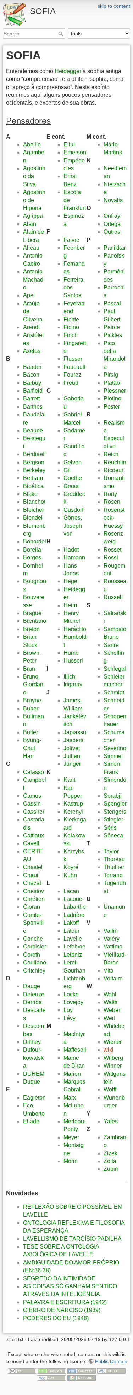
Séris (110, 828)
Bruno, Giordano (33, 685)
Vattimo (113, 946)
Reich (111, 454)
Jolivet (71, 748)
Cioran (31, 907)
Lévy (69, 1018)
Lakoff (71, 923)
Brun (29, 669)
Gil (67, 470)
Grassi (71, 486)
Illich (69, 677)
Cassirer (33, 812)
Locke (71, 994)
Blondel (33, 518)
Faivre (71, 240)
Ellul (69, 145)
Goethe (72, 478)
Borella (32, 550)
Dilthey (32, 1042)
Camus (32, 796)
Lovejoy (73, 1002)
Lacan (71, 891)
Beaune (33, 430)
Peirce (112, 327)
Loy (68, 1010)
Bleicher (33, 510)
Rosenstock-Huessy (114, 518)
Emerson (74, 152)
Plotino (112, 398)
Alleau (31, 248)
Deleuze (33, 994)
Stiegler (113, 819)
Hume (71, 653)
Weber (112, 1010)
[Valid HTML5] (111, 1370)
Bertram (33, 478)
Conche (33, 939)
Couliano (34, 962)
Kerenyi (73, 812)
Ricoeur (113, 470)
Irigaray (72, 684)
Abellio (32, 145)
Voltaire (113, 978)
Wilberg (113, 1058)
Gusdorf (73, 510)
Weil (109, 1018)
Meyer (71, 1137)
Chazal (32, 883)
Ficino (71, 327)
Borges (32, 557)
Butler (30, 732)
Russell (113, 597)
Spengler (115, 804)
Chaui (30, 875)
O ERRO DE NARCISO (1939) (61, 1310)
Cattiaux (33, 835)
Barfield (33, 391)
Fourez (72, 375)
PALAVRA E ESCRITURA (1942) (65, 1302)
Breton (31, 629)
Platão (112, 383)
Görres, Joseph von (72, 526)
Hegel (71, 581)
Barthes (33, 407)
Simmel (113, 756)
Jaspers (73, 740)
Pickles (113, 335)
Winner (113, 1066)
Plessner (115, 391)
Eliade (31, 1121)
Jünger (72, 764)
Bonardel (34, 541)
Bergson (33, 462)
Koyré (70, 867)
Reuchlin (115, 462)
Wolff (110, 1089)
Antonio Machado (33, 279)
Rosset (112, 550)
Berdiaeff (34, 454)
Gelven (72, 462)
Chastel (33, 867)
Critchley (34, 971)
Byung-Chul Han (32, 748)
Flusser (72, 359)
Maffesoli (74, 1050)
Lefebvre (74, 946)
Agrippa (33, 216)
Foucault (74, 367)
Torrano (113, 875)
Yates (111, 1121)
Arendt (31, 327)
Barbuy (32, 383)
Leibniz (72, 955)
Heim (70, 605)
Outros (112, 232)
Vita (108, 971)
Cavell (31, 843)
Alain (29, 224)
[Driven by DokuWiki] (81, 1377)
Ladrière (73, 915)
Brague (32, 613)
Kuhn (70, 875)
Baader (32, 367)
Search (61, 33)
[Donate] (52, 1370)
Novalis (113, 200)
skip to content (114, 6)
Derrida (32, 1002)
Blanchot (34, 502)
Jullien (71, 756)
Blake (30, 494)
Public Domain (111, 1361)
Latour (71, 931)
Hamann (74, 557)
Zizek (110, 1153)
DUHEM (33, 1074)
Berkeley (34, 470)
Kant (69, 780)
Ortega (112, 224)
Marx (69, 1098)
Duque (31, 1082)
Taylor (111, 851)
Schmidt (114, 693)
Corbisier (34, 946)
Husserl (73, 661)
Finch (70, 335)
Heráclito (74, 629)
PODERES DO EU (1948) (56, 1318)
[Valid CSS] (52, 1377)
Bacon (31, 375)
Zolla (110, 1161)
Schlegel (115, 669)
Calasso (33, 772)
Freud (70, 383)
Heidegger (68, 71)
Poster (112, 407)
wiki (108, 1050)
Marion (72, 1074)
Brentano (34, 621)
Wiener (113, 1042)
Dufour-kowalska (33, 1058)
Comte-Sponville (33, 923)
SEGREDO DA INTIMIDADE (59, 1278)
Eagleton (34, 1098)
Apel (29, 295)
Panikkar (115, 248)
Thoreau (114, 859)
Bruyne (32, 700)
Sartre (111, 645)
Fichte (71, 319)
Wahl (110, 994)
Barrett (31, 398)
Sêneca (113, 835)
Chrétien (34, 899)
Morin (70, 1161)
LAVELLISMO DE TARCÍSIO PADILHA (72, 1239)
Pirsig (111, 375)
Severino (115, 748)
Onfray (112, 216)
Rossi (111, 557)
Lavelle (72, 939)
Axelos (31, 351)
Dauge (31, 986)
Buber (30, 708)
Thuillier (114, 867)
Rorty (110, 494)
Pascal (112, 303)
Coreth (31, 955)
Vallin (111, 931)
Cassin (32, 804)
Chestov (33, 891)
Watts (110, 1002)
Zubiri (111, 1169)
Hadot (71, 550)
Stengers (115, 812)
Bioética (33, 486)
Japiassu (74, 732)
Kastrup (73, 804)
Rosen (112, 502)
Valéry (112, 939)
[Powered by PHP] (81, 1370)
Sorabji (113, 796)
